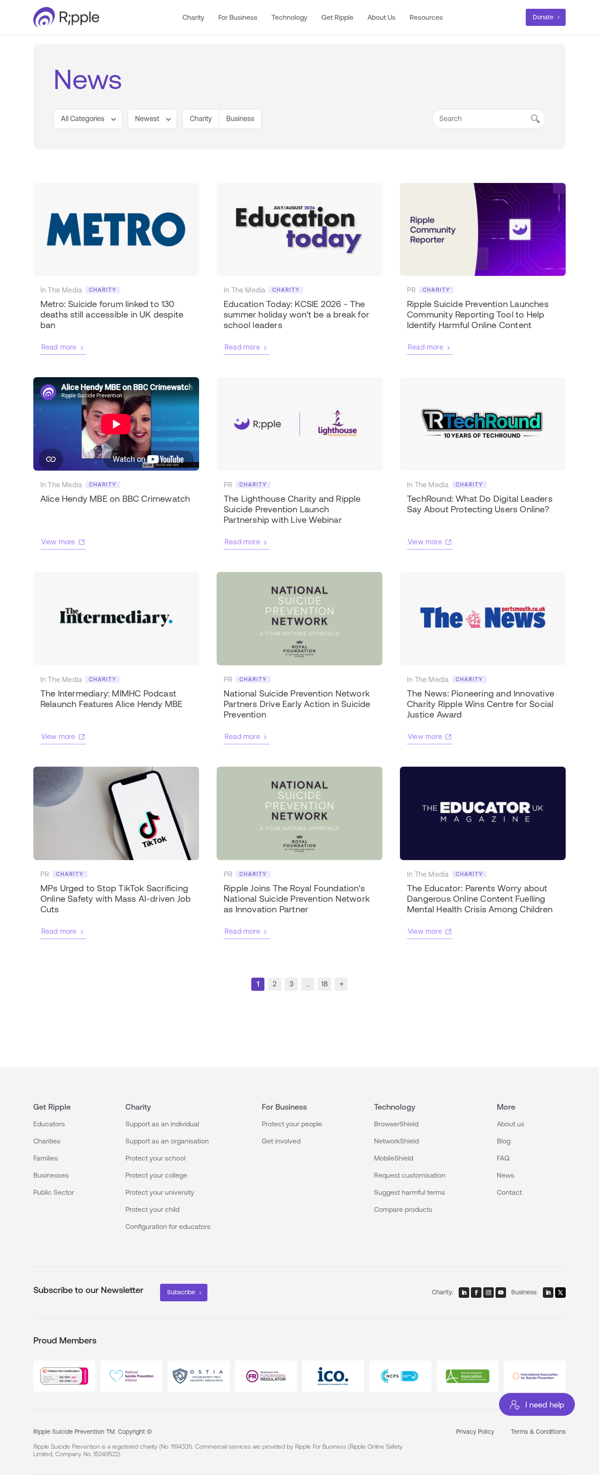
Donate (543, 17)
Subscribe (181, 1292)
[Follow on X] (560, 1292)
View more (58, 542)
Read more (59, 347)
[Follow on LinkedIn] (464, 1292)
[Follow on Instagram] (488, 1292)
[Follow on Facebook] (476, 1292)
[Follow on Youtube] (501, 1292)
